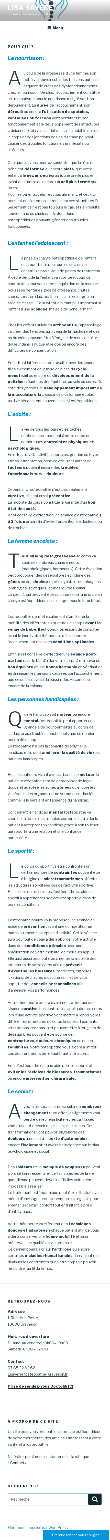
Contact (17, 1463)
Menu (58, 28)
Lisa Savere (30, 7)
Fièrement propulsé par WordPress (38, 1527)
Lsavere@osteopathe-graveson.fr (38, 1374)
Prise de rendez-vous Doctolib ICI (40, 1386)
